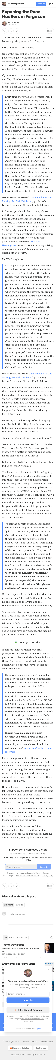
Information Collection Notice (32, 1018)
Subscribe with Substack (30, 1010)
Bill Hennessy (14, 22)
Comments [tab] (8, 905)
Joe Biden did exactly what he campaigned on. (21, 949)
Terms (34, 1041)
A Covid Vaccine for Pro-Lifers (18, 964)
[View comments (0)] (11, 30)
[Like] (4, 30)
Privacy (27, 1041)
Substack (15, 1054)
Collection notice (46, 1041)
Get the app (41, 1048)
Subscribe (41, 3)
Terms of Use (41, 1016)
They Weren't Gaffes (13, 945)
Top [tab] (5, 937)
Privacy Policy (28, 1021)
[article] (28, 951)
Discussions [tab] (22, 937)
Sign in (50, 3)
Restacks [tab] (19, 905)
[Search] (51, 937)
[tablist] (13, 904)
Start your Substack (21, 1048)
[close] (48, 970)
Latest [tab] (12, 937)
